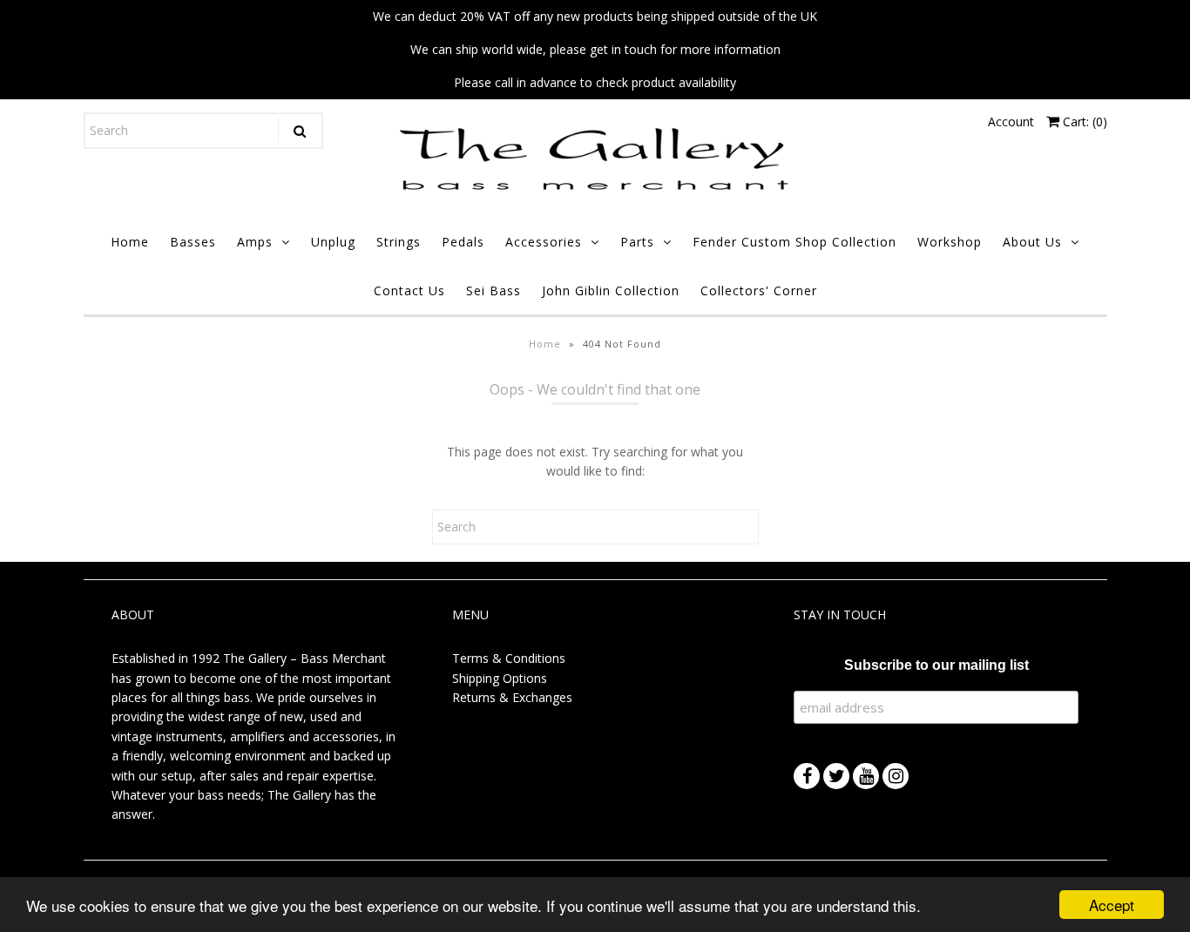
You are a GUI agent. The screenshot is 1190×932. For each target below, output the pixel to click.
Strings (398, 241)
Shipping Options (499, 678)
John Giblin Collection (611, 290)
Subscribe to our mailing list (936, 665)
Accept (1111, 904)
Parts (637, 241)
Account (1011, 121)
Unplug (333, 241)
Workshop (949, 241)
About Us (1032, 241)
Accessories (543, 241)
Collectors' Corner (758, 290)
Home (130, 241)
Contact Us (409, 290)
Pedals (463, 241)
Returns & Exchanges (512, 697)
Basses (193, 241)
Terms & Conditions (508, 658)
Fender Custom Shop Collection (794, 241)
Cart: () (1083, 121)
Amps (255, 241)
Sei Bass (493, 290)
